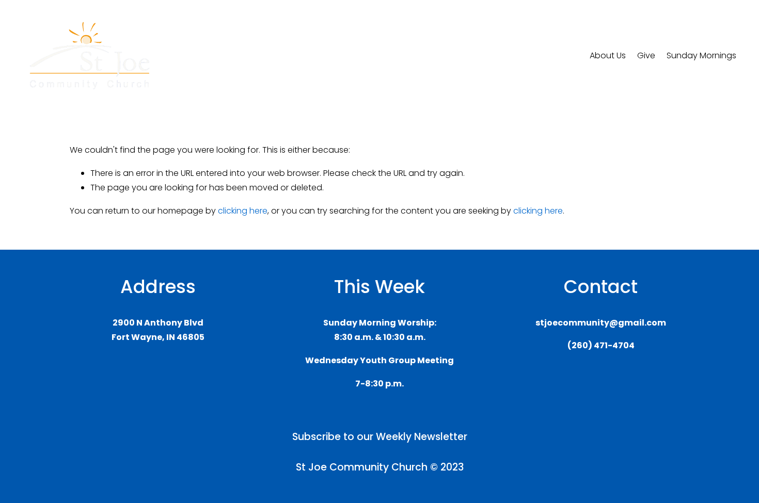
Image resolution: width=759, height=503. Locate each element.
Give (646, 55)
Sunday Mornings (701, 55)
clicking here (242, 211)
